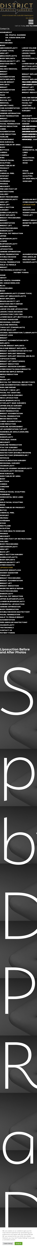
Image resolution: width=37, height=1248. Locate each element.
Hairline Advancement (11, 427)
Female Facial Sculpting (12, 492)
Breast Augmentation (11, 413)
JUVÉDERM (5, 181)
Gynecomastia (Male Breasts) (15, 369)
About (8, 32)
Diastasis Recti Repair (11, 304)
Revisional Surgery (10, 322)
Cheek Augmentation (10, 421)
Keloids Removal (8, 69)
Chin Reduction (8, 134)
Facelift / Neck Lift (10, 390)
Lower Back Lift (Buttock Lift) (16, 317)
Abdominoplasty (8, 199)
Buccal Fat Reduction (11, 233)
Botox (3, 171)
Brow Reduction (8, 126)
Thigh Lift (28, 215)
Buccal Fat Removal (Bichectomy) (6, 102)
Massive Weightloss (10, 570)
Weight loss (6, 335)
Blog (8, 40)
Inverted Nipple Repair (11, 372)
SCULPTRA (27, 176)
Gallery (4, 194)
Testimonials (7, 270)
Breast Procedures (10, 218)
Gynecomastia (7, 565)
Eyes (2, 158)
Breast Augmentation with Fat (7, 89)
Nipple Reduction (9, 374)
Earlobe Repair (8, 387)
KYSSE (25, 171)
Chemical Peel (7, 173)
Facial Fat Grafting (10, 393)
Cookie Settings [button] (8, 1243)
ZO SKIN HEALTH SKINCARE (12, 531)
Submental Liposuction (12, 604)
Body (2, 45)
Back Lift (5, 205)
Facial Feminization (10, 124)
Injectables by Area (10, 145)
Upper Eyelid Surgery (11, 406)
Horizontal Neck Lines (11, 497)
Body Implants (7, 58)
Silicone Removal (9, 325)
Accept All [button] (18, 1243)
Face (2, 95)
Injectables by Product (12, 507)
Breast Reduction (9, 364)
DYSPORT (4, 176)
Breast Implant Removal (13, 353)
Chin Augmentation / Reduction (16, 385)
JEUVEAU (4, 178)
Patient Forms (21, 272)
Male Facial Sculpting (11, 502)
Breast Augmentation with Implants (7, 76)
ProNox (4, 184)
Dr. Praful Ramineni (15, 35)
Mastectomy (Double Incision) (15, 453)
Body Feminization (9, 116)
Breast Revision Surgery (13, 366)
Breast (3, 72)
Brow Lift (5, 98)
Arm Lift (4, 202)
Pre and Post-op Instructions (15, 539)
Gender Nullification (11, 450)
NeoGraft (27, 116)
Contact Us (4, 28)
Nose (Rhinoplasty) (10, 400)
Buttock (4, 150)
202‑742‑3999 (31, 26)
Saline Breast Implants (12, 346)
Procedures (6, 43)
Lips (25, 155)
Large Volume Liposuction (14, 309)
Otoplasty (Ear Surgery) (13, 403)
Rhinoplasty (6, 231)
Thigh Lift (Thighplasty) (12, 327)
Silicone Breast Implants (13, 348)
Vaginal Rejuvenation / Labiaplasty (18, 333)
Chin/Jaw (4, 155)
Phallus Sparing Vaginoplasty (16, 468)
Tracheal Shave (8, 440)
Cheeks (3, 152)
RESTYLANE (28, 173)
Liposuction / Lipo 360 (11, 314)
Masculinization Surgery (13, 460)
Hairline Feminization (11, 445)
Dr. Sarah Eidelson (15, 38)
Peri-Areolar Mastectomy (13, 622)
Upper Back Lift (8, 330)
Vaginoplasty (30, 262)
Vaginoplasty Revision (11, 471)
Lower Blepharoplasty (12, 601)
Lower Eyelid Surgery (11, 395)
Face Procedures (9, 228)
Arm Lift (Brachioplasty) (13, 296)
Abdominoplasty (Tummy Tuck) (16, 293)
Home (2, 32)
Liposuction (29, 205)
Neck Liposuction (9, 398)
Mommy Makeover (9, 319)
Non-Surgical (7, 142)
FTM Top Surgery (9, 447)
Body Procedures (9, 197)
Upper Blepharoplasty (12, 599)
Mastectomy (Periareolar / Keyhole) (29, 136)
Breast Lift (6, 225)
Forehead (28, 147)
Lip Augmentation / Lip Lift (13, 429)
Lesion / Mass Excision (11, 312)
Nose (25, 163)
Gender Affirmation (10, 113)
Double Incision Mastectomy (15, 612)
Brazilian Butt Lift (10, 61)
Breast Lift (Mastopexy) (12, 361)
